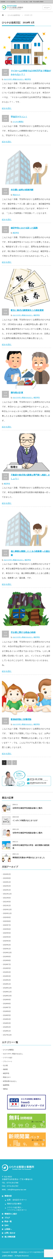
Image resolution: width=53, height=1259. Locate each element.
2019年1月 (7, 984)
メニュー (47, 7)
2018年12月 (7, 988)
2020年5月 (7, 933)
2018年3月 (7, 1023)
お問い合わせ (10, 1233)
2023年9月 (7, 878)
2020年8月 (7, 921)
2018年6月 (7, 1011)
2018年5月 (7, 1015)
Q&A (6, 1225)
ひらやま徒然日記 (14, 15)
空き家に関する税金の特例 (23, 632)
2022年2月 (7, 886)
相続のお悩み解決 (14, 1204)
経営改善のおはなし (10, 1081)
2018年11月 (7, 992)
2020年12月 (7, 909)
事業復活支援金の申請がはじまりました (28, 857)
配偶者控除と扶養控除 (21, 719)
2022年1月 (7, 890)
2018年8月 (7, 1004)
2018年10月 (7, 996)
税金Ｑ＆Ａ (16, 195)
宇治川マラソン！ (19, 117)
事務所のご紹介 (11, 1214)
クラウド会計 (7, 1058)
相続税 (5, 1069)
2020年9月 (7, 917)
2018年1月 (7, 1031)
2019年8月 (7, 960)
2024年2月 (7, 874)
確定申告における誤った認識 (24, 228)
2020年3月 (7, 941)
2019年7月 (7, 964)
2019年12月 (7, 952)
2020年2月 (7, 945)
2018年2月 (7, 1027)
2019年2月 (7, 980)
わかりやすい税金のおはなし (14, 79)
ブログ (7, 1218)
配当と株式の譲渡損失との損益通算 (27, 310)
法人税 (5, 1065)
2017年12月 (7, 1035)
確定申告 (28, 79)
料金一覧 (8, 1221)
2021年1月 (7, 905)
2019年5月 (7, 968)
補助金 (5, 1089)
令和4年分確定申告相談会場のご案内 (27, 833)
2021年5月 (7, 902)
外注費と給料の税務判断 (22, 190)
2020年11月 (7, 913)
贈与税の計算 (17, 392)
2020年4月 (7, 937)
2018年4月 (7, 1019)
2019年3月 (7, 976)
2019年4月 (7, 972)
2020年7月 (7, 925)
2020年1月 (7, 949)
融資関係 (6, 1085)
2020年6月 (7, 929)
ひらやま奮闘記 (18, 122)
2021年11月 (7, 894)
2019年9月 (7, 956)
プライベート (7, 1061)
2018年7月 (7, 1007)
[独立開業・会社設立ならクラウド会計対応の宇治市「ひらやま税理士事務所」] (12, 7)
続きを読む (7, 108)
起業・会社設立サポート (17, 1200)
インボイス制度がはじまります (25, 820)
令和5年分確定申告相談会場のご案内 (27, 808)
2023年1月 (7, 882)
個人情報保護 (10, 1237)
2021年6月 (7, 898)
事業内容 (8, 1196)
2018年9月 (7, 1000)
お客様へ (8, 1229)
